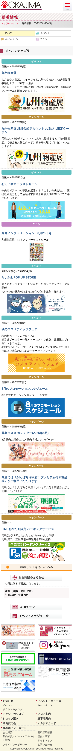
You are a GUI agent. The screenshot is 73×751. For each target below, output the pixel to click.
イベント (45, 33)
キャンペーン (11, 39)
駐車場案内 (44, 718)
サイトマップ (45, 740)
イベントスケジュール (36, 616)
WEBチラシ (36, 607)
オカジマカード (47, 723)
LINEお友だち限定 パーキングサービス (27, 529)
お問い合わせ (45, 744)
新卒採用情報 (45, 732)
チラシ (43, 39)
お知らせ (8, 701)
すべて (8, 33)
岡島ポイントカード (14, 728)
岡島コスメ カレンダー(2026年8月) (24, 433)
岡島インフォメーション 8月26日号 (26, 233)
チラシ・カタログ (12, 709)
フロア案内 (44, 713)
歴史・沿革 (44, 736)
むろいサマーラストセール (19, 184)
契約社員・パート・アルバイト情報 (18, 738)
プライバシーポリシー (15, 744)
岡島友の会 (9, 723)
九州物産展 (8, 72)
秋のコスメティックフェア (19, 329)
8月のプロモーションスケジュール (24, 388)
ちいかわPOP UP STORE (18, 277)
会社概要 (8, 732)
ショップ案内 (11, 718)
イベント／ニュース (49, 701)
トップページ (8, 23)
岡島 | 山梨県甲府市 (21, 5)
